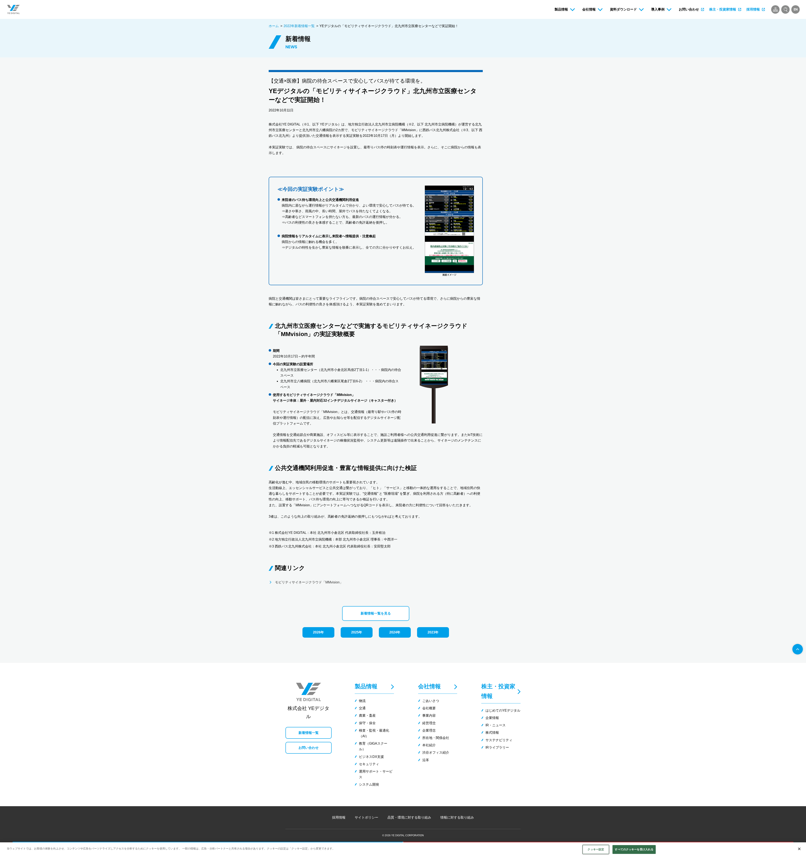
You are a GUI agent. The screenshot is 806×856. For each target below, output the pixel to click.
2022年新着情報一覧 (299, 26)
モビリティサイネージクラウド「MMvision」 (309, 582)
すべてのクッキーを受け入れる (634, 849)
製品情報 (366, 686)
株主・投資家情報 (498, 691)
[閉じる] (799, 848)
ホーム (274, 26)
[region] (403, 849)
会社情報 (429, 686)
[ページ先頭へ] (797, 649)
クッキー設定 (595, 849)
